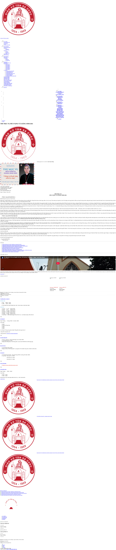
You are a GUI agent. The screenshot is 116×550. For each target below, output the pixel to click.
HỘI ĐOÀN (4, 518)
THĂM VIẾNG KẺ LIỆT (8, 84)
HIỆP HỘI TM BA (7, 78)
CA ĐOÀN (5, 70)
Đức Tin (5, 50)
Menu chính (2, 514)
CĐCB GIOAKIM (6, 76)
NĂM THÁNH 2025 (7, 47)
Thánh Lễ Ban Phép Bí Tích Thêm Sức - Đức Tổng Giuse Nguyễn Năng (12, 247)
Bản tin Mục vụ (6, 57)
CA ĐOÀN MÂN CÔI (9, 72)
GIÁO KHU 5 (8, 67)
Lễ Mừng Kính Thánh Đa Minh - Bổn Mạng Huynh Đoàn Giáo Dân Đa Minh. (13, 245)
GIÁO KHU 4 (8, 66)
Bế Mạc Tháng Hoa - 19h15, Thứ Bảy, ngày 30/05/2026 (10, 251)
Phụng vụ (5, 48)
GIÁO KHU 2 (8, 64)
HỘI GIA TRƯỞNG (7, 82)
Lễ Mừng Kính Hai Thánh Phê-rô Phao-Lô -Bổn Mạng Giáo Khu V (12, 246)
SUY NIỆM (4, 516)
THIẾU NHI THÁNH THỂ (8, 83)
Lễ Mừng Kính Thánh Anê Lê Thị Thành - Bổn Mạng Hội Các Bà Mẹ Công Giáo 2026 (14, 493)
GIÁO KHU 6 (8, 68)
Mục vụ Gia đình (6, 54)
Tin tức (3, 121)
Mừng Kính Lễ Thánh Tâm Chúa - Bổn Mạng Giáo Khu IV (10, 248)
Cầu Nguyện (6, 43)
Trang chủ (3, 120)
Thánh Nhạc (7, 49)
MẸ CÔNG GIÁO (6, 79)
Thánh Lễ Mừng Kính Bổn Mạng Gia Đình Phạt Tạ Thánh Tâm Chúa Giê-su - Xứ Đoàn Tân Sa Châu (17, 250)
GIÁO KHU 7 (8, 69)
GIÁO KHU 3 (8, 65)
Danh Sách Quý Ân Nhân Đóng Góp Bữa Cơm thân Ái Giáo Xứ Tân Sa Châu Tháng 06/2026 (50, 452)
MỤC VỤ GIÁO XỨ (3, 490)
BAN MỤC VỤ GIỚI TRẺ (8, 85)
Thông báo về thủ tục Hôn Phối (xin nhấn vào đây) (10, 365)
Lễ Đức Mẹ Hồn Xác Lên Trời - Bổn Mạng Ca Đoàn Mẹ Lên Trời (11, 244)
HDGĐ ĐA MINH (7, 77)
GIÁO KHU (6, 63)
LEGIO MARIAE (6, 81)
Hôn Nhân (7, 59)
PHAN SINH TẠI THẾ (7, 80)
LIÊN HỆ (5, 87)
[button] (59, 91)
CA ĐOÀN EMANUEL (9, 74)
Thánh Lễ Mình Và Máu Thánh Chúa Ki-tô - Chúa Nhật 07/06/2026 (12, 249)
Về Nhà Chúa (8, 60)
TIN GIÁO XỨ (4, 517)
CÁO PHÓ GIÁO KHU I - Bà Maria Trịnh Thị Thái (44, 416)
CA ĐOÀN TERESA (9, 75)
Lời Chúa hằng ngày (7, 42)
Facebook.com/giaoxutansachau (12, 333)
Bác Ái (7, 58)
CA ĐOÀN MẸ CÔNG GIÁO (10, 73)
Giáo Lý (7, 51)
